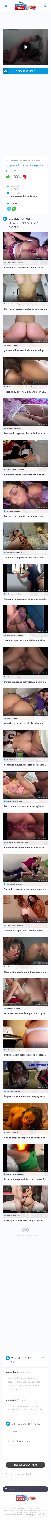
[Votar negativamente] (25, 176)
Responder (40, 1372)
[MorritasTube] (25, 5)
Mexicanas (14, 160)
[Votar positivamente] (8, 176)
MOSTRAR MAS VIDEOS (25, 1235)
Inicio (7, 160)
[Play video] (25, 47)
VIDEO (25, 71)
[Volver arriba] (45, 1515)
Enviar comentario (25, 1464)
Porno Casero (30, 195)
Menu (12, 1489)
